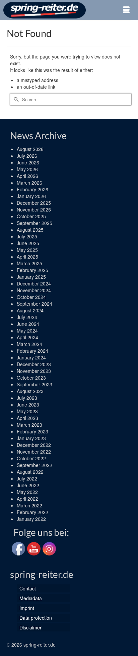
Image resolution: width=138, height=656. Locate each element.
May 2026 (27, 169)
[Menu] (126, 10)
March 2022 (29, 505)
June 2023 (28, 404)
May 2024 (27, 330)
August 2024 (30, 310)
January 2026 (31, 196)
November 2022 (34, 451)
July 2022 (27, 478)
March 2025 (29, 263)
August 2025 (30, 229)
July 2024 (27, 317)
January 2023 (31, 438)
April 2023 (27, 418)
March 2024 (29, 344)
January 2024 (31, 357)
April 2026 (27, 175)
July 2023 (27, 397)
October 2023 (31, 377)
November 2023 (34, 371)
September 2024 (34, 303)
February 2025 (32, 270)
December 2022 (34, 444)
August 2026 (30, 149)
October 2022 (31, 458)
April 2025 (27, 256)
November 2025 (34, 209)
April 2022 (27, 498)
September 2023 (34, 384)
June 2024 (28, 323)
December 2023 (34, 364)
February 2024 (32, 350)
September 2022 (34, 465)
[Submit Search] (15, 99)
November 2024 (34, 290)
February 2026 (32, 189)
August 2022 (30, 471)
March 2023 (29, 424)
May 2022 (27, 492)
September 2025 (34, 223)
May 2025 (27, 249)
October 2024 (31, 297)
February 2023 (32, 431)
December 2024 (34, 283)
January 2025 (31, 276)
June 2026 (28, 162)
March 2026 (29, 182)
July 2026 (27, 155)
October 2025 (31, 216)
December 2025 (34, 202)
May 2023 (27, 411)
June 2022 (28, 485)
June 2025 (28, 243)
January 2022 (31, 518)
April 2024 (27, 337)
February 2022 (32, 512)
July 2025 (27, 236)
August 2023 (30, 391)
